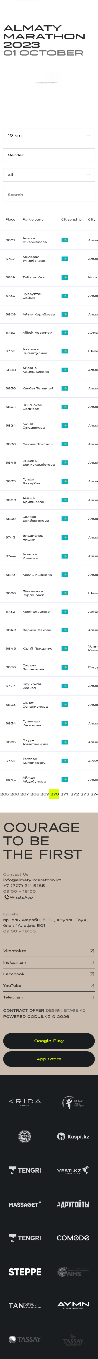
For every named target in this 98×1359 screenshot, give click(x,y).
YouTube (12, 985)
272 (74, 794)
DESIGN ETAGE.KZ (65, 1010)
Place (10, 219)
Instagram (14, 962)
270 (54, 794)
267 (24, 794)
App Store (49, 1059)
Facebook (14, 974)
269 (44, 794)
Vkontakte (14, 951)
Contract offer (23, 1010)
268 (34, 794)
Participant (33, 219)
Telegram (13, 997)
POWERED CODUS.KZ (26, 1016)
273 (84, 794)
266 (14, 794)
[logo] (24, 7)
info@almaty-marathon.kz (32, 880)
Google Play (49, 1040)
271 (64, 794)
